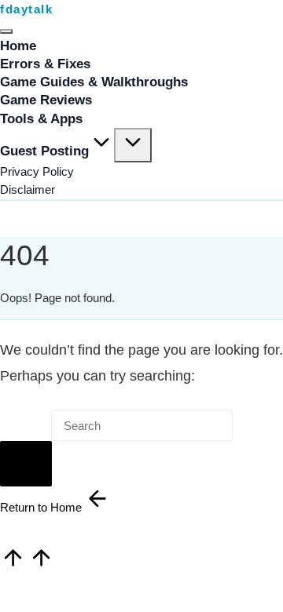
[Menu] (6, 31)
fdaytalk (26, 9)
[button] (26, 463)
